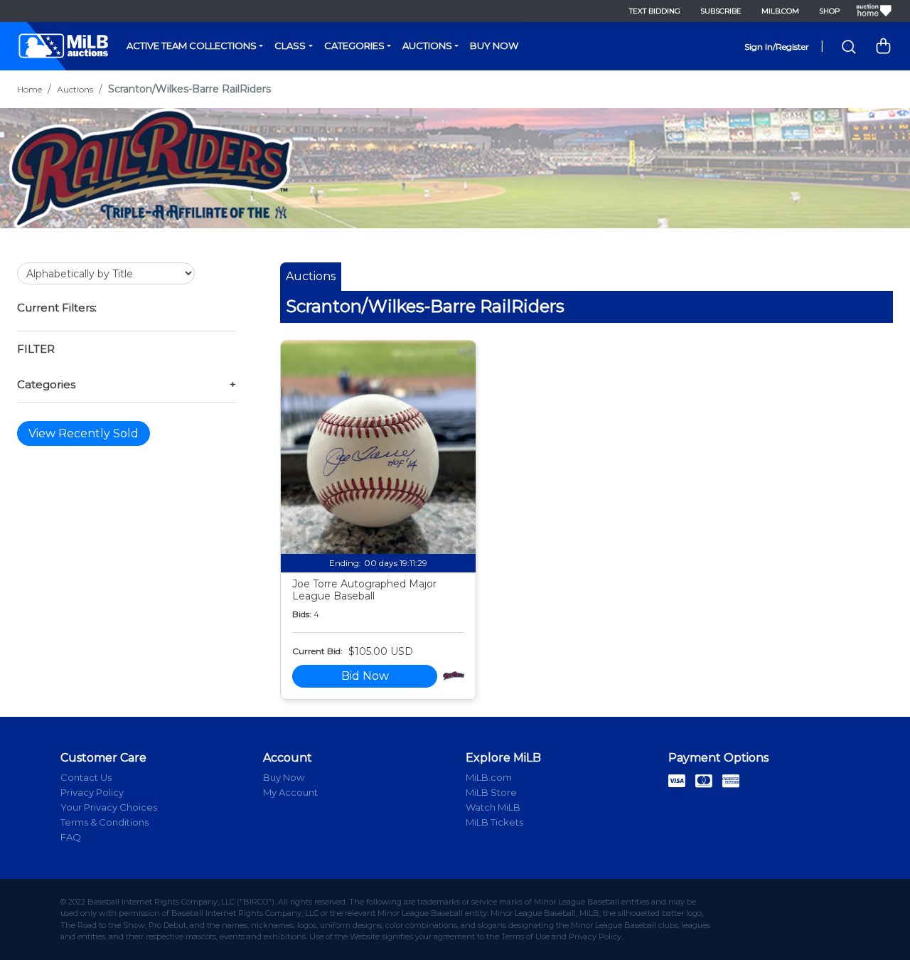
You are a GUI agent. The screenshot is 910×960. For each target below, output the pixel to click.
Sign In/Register (776, 46)
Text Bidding (654, 11)
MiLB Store (491, 792)
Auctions (427, 45)
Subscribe (721, 11)
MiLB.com (780, 11)
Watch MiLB (493, 807)
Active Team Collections (192, 45)
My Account (290, 792)
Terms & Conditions (104, 822)
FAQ (70, 837)
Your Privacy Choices (108, 807)
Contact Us (86, 777)
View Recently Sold (83, 433)
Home (29, 89)
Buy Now (494, 45)
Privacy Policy (92, 792)
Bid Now (365, 676)
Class (290, 45)
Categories (354, 45)
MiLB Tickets (494, 822)
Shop (829, 11)
